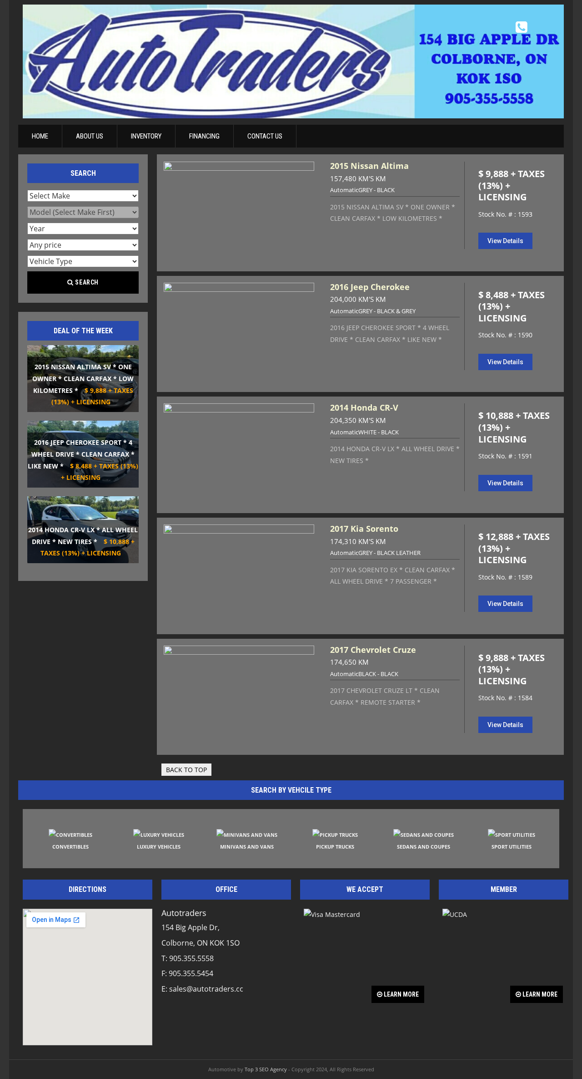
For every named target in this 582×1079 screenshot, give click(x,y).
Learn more (400, 994)
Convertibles (70, 846)
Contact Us (264, 136)
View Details (505, 240)
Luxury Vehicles (159, 846)
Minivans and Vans (247, 846)
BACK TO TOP (186, 769)
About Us (89, 136)
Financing (204, 136)
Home (40, 136)
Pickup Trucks (335, 846)
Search (86, 282)
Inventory (146, 136)
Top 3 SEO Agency (266, 1069)
